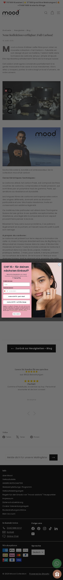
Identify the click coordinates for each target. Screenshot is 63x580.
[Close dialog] (59, 264)
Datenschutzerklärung (23, 310)
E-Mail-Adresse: (8, 281)
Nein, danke (16, 314)
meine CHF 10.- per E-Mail (16, 296)
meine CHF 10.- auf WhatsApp (16, 302)
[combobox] (5, 291)
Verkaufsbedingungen (14, 310)
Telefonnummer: (8, 287)
